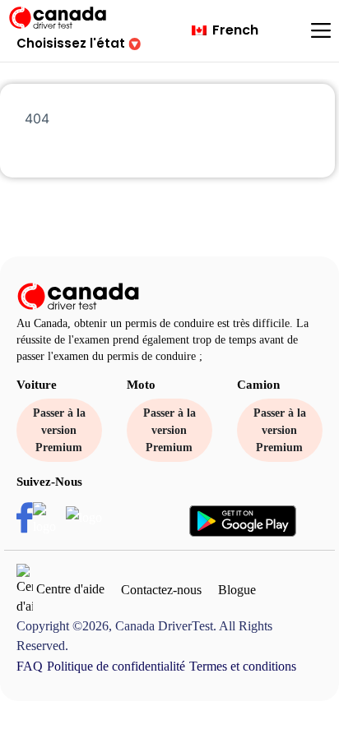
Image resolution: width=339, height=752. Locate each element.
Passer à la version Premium (59, 430)
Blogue (237, 590)
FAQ (29, 666)
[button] (78, 43)
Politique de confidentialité (116, 666)
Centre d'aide (68, 589)
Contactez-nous (161, 590)
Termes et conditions (242, 666)
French (233, 30)
